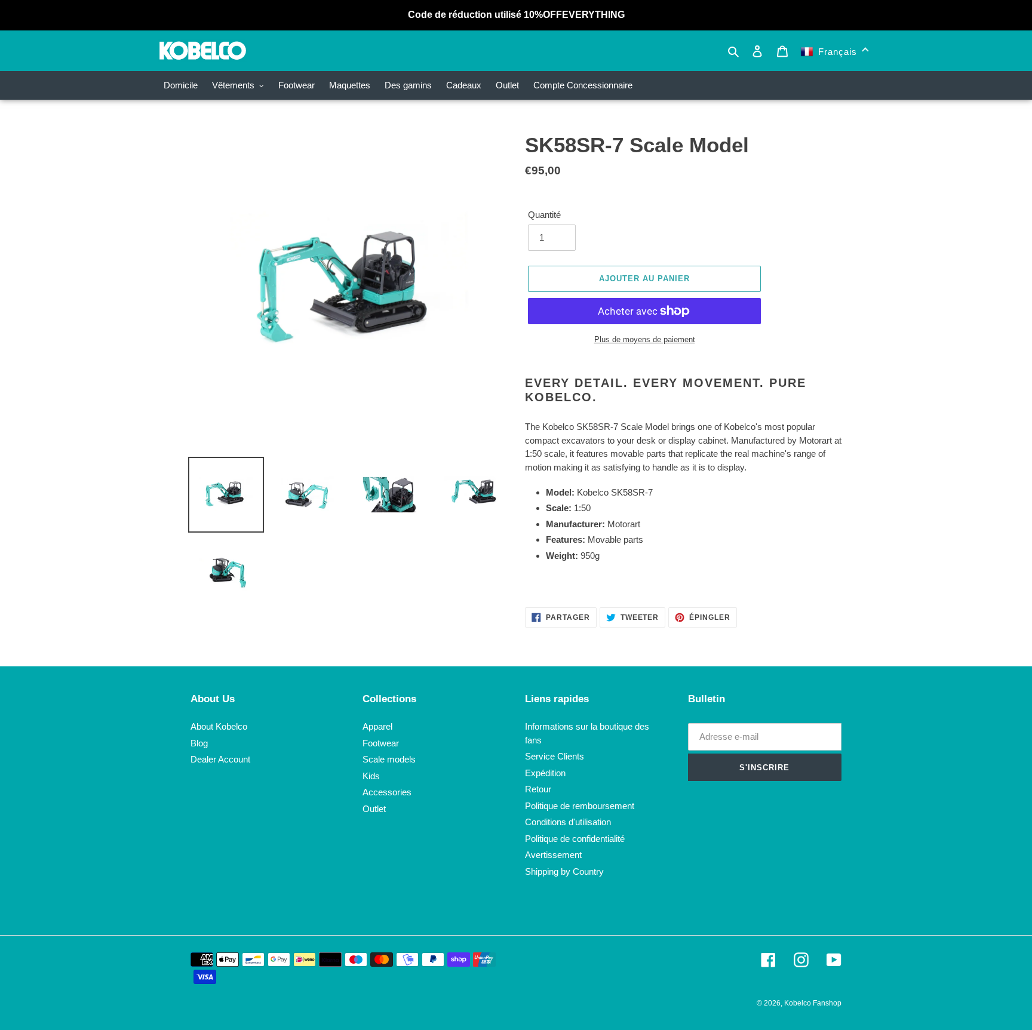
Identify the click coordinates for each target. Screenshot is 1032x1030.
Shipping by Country (564, 871)
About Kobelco (219, 726)
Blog (199, 743)
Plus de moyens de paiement (644, 339)
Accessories (387, 792)
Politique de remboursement (579, 806)
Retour (538, 789)
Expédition (545, 773)
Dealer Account (220, 759)
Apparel (377, 726)
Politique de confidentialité (575, 839)
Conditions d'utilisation (568, 822)
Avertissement (553, 855)
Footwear (381, 743)
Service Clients (554, 756)
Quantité (544, 215)
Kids (371, 776)
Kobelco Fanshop (812, 1003)
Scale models (389, 759)
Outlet (374, 809)
